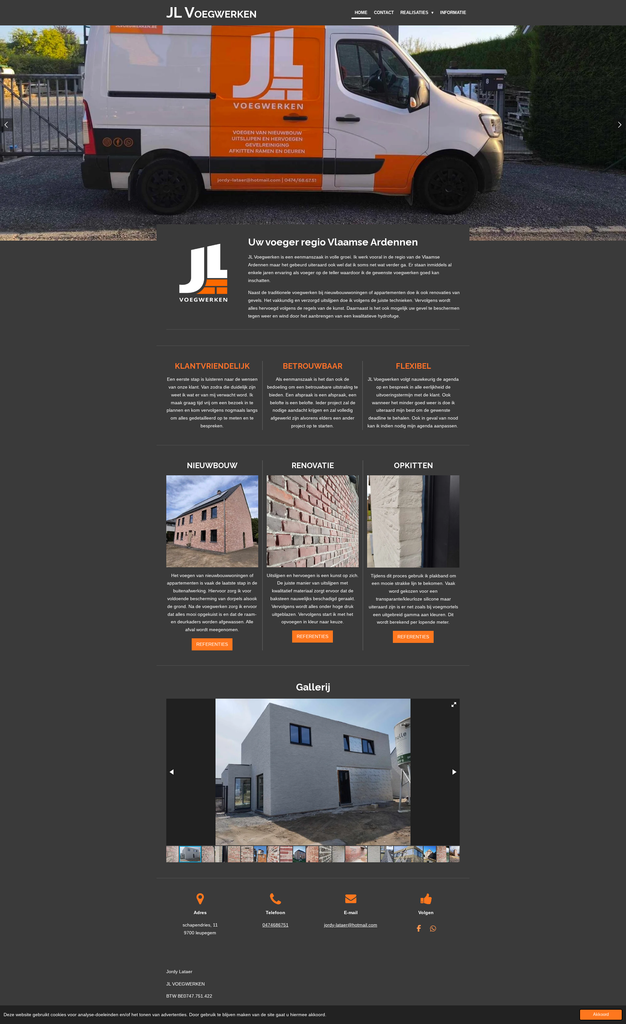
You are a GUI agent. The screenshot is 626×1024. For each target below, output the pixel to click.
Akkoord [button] (601, 1014)
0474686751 (275, 925)
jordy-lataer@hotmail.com (350, 925)
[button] (454, 704)
